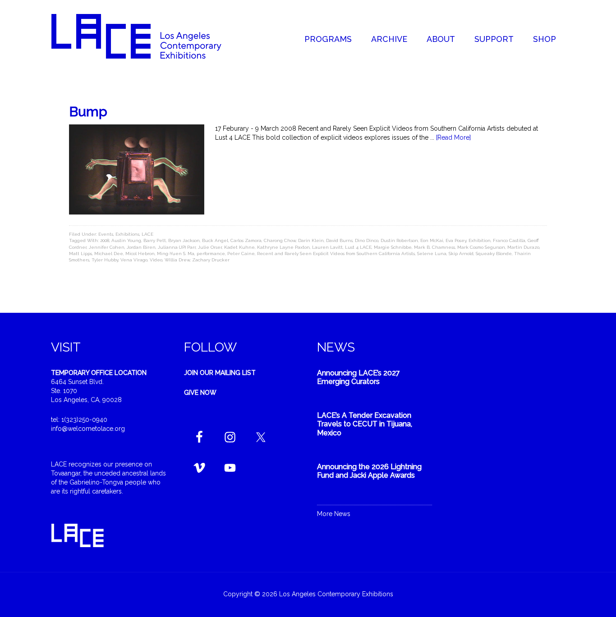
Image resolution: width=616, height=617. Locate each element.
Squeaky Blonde (494, 253)
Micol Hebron (140, 253)
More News (333, 513)
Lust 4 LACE (358, 247)
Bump (88, 111)
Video (156, 259)
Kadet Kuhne (239, 247)
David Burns (339, 240)
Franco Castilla (509, 240)
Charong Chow (280, 240)
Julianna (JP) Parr (177, 247)
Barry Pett (154, 240)
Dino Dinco (366, 240)
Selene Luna (431, 253)
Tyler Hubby (105, 259)
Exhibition (480, 240)
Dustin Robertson (399, 240)
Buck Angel (215, 240)
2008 (104, 240)
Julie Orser (210, 247)
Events (105, 234)
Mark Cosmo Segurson (481, 247)
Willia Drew (177, 259)
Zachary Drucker (211, 259)
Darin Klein (311, 240)
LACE (147, 234)
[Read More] (453, 137)
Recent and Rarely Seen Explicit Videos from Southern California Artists (336, 253)
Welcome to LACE (145, 36)
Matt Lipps (80, 253)
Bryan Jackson (184, 240)
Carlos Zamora (246, 240)
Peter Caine (241, 253)
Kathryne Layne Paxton (283, 247)
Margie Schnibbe (393, 247)
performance (211, 253)
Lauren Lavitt (327, 247)
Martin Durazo (523, 247)
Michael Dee (108, 253)
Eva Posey (456, 240)
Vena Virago (133, 259)
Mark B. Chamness (434, 247)
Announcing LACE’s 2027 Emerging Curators (358, 377)
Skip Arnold (461, 253)
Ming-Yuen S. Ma (175, 253)
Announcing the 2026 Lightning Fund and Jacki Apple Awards (369, 471)
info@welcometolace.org (88, 428)
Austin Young (126, 240)
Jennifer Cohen (106, 247)
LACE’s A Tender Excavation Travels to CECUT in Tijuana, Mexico (364, 424)
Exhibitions (127, 234)
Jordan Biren (141, 247)
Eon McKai (431, 240)
